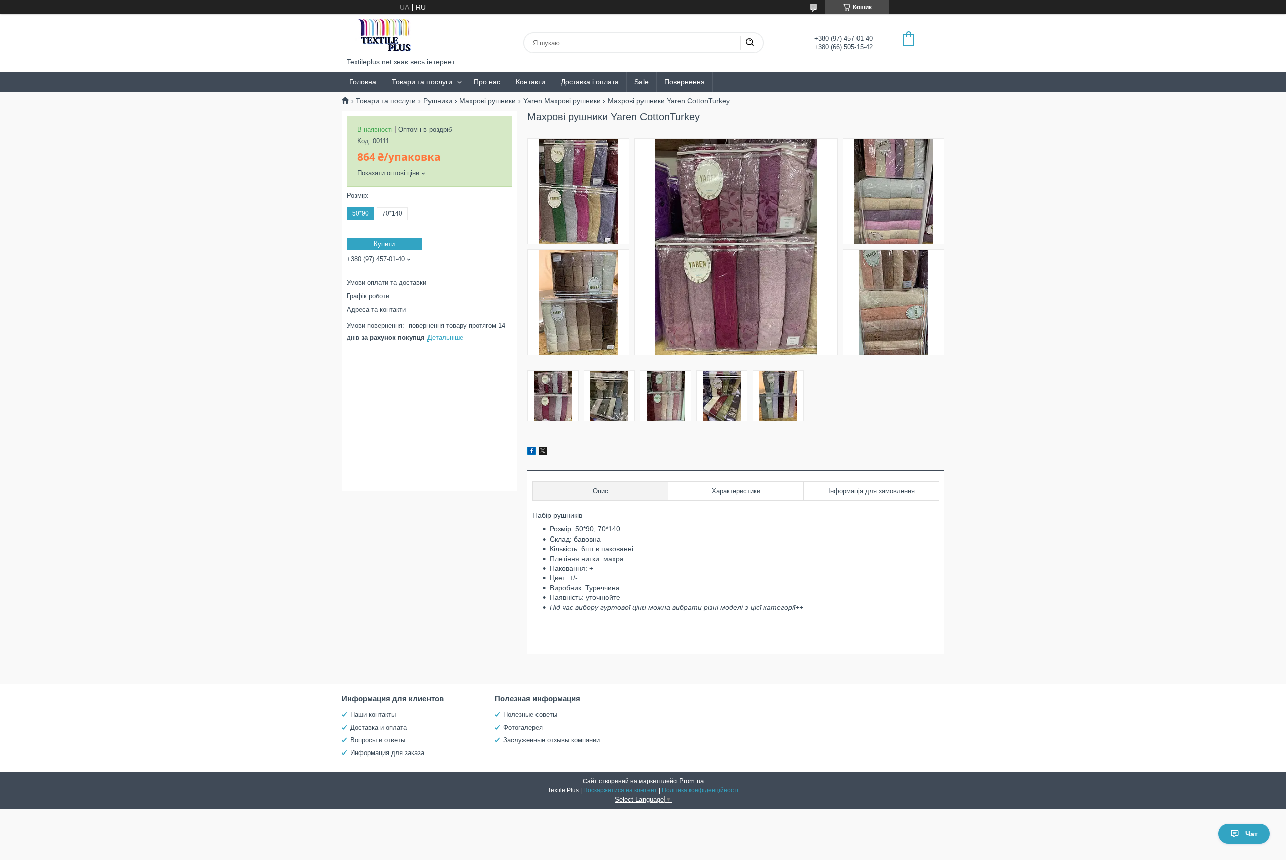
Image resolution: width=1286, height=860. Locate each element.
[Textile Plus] (384, 36)
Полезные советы (530, 714)
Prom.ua (691, 781)
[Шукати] (749, 43)
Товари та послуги (422, 82)
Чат (1251, 834)
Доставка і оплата (590, 82)
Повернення (684, 82)
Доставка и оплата (378, 727)
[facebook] (531, 452)
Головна (362, 82)
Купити (384, 244)
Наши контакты (373, 714)
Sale (641, 82)
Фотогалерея (523, 727)
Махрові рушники (487, 101)
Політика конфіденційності (700, 790)
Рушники (437, 101)
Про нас (487, 82)
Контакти (530, 82)
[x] (543, 452)
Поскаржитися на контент (620, 790)
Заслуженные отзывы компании (551, 740)
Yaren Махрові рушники (562, 101)
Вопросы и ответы (377, 740)
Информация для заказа (387, 753)
